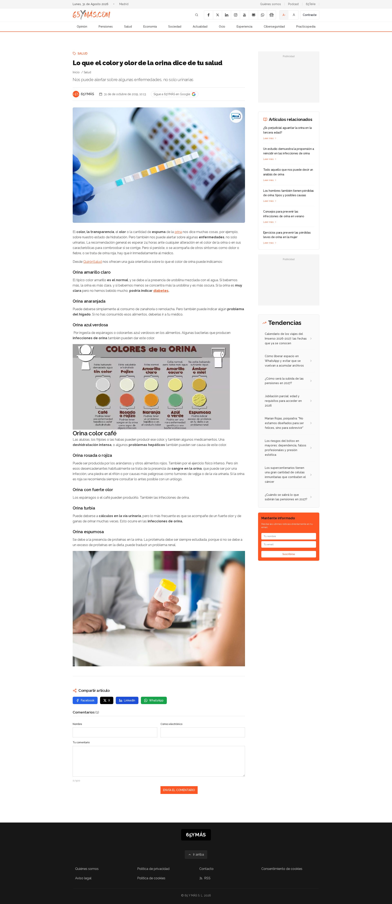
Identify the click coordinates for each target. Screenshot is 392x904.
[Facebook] (208, 14)
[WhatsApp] (262, 14)
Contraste (310, 15)
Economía (150, 26)
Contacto (206, 869)
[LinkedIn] (226, 14)
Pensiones (106, 26)
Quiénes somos (270, 4)
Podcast (293, 4)
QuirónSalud (92, 262)
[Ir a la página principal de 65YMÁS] (91, 15)
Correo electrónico (171, 724)
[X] (217, 14)
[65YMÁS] (76, 94)
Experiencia (244, 26)
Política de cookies (151, 878)
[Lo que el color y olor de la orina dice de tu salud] (236, 116)
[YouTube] (244, 14)
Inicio (76, 72)
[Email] (253, 14)
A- (284, 15)
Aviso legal (83, 878)
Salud (128, 26)
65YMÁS (87, 94)
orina (178, 232)
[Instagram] (235, 14)
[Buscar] (197, 15)
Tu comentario (81, 742)
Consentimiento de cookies (281, 869)
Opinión (82, 26)
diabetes (160, 291)
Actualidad (200, 26)
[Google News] (271, 14)
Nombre (77, 724)
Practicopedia (305, 26)
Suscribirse (288, 554)
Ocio (222, 26)
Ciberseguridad (274, 26)
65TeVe (310, 4)
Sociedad (174, 26)
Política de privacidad (153, 869)
